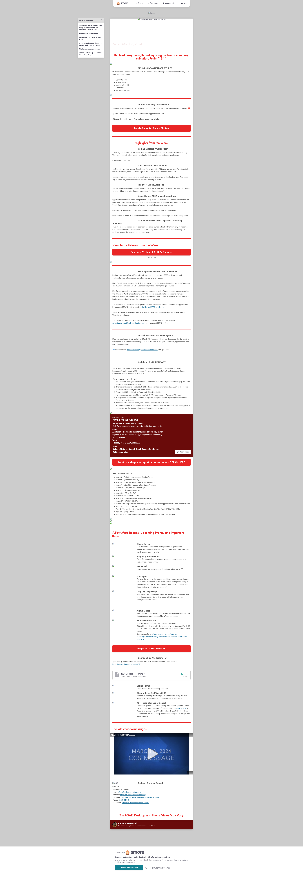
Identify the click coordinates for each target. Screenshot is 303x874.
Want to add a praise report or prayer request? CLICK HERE (151, 462)
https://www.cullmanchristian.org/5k (126, 664)
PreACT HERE (181, 708)
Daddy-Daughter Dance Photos (151, 128)
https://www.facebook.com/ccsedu (135, 803)
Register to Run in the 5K (151, 648)
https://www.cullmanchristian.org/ (133, 795)
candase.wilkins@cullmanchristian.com (142, 350)
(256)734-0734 (124, 800)
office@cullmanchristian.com (129, 792)
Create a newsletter (129, 868)
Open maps (182, 452)
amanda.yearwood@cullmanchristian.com (128, 323)
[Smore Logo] (123, 3)
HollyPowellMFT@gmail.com (153, 307)
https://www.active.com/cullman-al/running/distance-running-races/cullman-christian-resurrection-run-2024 (162, 636)
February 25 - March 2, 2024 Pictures (151, 252)
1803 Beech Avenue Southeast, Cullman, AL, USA (140, 797)
